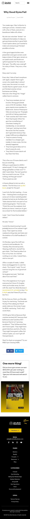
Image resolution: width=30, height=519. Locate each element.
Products (14, 457)
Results (15, 454)
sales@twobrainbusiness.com (15, 439)
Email (15, 437)
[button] (28, 3)
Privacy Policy (15, 501)
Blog (15, 462)
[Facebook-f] (9, 442)
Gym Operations (15, 484)
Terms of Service (15, 499)
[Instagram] (17, 442)
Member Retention (15, 479)
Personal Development (15, 489)
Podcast (15, 471)
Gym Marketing (15, 474)
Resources (14, 459)
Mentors (15, 452)
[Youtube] (21, 442)
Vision (15, 486)
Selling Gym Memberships (15, 476)
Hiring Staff (15, 481)
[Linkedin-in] (13, 442)
